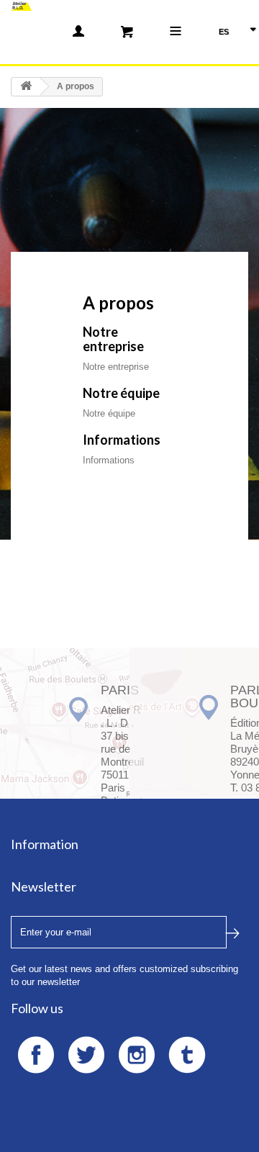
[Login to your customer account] (78, 31)
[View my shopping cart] (127, 31)
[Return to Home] (26, 87)
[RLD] (21, 5)
